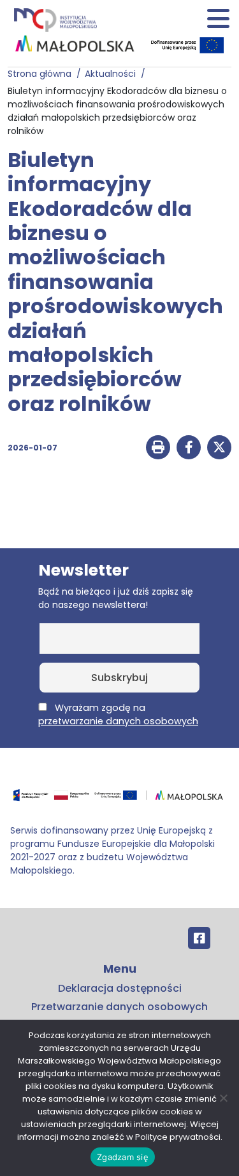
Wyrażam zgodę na (118, 714)
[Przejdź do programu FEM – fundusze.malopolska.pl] (119, 799)
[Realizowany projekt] (188, 45)
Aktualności (113, 73)
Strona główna (42, 73)
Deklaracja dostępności (120, 988)
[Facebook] (199, 938)
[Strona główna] (54, 19)
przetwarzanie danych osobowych (118, 721)
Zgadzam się (122, 1157)
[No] (223, 1098)
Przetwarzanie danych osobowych (119, 1006)
